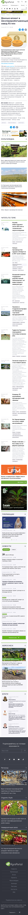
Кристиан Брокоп (12, 122)
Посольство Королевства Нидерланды (17, 265)
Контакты (14, 889)
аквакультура (17, 300)
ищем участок (10, 66)
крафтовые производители (17, 266)
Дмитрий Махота (16, 437)
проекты (19, 268)
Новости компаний (17, 14)
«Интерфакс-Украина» (7, 63)
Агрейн (14, 241)
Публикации (14, 871)
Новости (9, 14)
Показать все (13, 637)
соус (13, 262)
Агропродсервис (23, 411)
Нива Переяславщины (22, 413)
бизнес (16, 262)
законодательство (16, 302)
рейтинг (17, 411)
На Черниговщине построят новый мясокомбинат (18, 421)
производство (15, 268)
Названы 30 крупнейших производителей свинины (18, 397)
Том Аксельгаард (19, 459)
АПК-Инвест (15, 413)
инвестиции (21, 122)
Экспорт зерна (15, 325)
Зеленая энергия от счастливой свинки (19, 361)
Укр (18, 1)
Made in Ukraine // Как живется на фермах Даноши (18, 443)
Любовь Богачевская (20, 386)
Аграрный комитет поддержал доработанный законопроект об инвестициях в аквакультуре (19, 279)
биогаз (20, 388)
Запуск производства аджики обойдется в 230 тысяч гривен (19, 251)
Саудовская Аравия (16, 322)
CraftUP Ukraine (21, 270)
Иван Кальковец (16, 388)
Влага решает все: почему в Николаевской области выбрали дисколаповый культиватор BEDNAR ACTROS (12, 684)
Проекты (14, 877)
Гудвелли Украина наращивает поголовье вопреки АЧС (19, 333)
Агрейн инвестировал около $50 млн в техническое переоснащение (18, 226)
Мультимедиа (14, 880)
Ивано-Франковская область (18, 435)
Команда (14, 883)
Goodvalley (18, 356)
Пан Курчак (18, 432)
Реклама (14, 886)
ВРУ (13, 300)
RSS (14, 892)
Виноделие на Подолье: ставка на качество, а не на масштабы (12, 663)
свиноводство (23, 356)
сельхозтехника (19, 241)
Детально (21, 482)
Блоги (22, 5)
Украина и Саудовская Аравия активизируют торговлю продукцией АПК (19, 310)
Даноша (4, 122)
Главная (3, 14)
